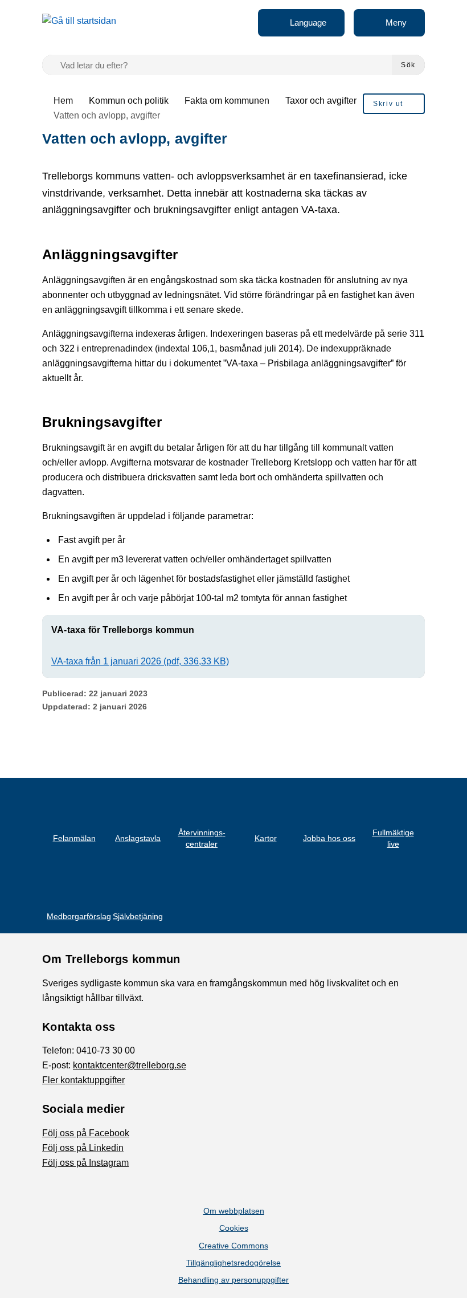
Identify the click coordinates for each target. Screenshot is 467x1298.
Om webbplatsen (233, 1210)
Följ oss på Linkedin (83, 1148)
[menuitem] (394, 103)
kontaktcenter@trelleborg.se (129, 1065)
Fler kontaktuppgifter (83, 1080)
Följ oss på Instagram (85, 1163)
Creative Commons (233, 1245)
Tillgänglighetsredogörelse (233, 1262)
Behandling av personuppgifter (233, 1279)
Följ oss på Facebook (85, 1133)
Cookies (233, 1227)
